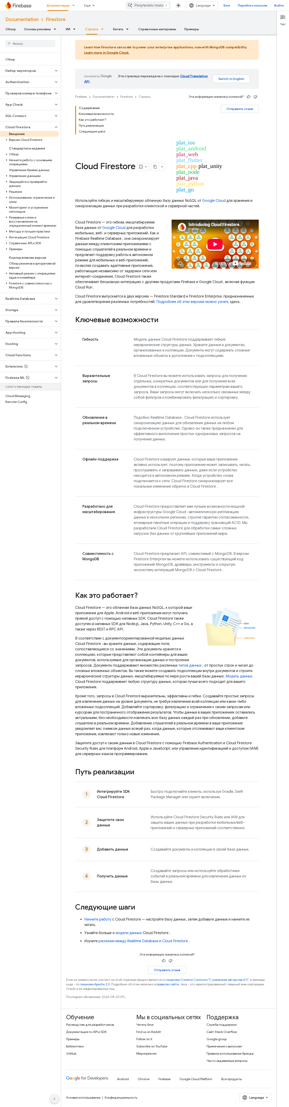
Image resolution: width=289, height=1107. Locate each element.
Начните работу (97, 919)
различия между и (143, 941)
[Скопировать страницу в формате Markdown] (155, 167)
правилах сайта (167, 984)
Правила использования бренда (230, 1053)
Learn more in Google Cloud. (106, 53)
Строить (91, 29)
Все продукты (231, 1079)
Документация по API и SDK (86, 1032)
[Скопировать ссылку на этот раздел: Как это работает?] (143, 596)
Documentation (22, 19)
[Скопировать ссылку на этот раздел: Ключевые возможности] (163, 320)
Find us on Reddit (148, 1032)
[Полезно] (248, 96)
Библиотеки (75, 1046)
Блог (227, 5)
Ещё (87, 5)
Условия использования (83, 1097)
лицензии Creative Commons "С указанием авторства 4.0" (207, 980)
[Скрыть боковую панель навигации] (54, 1098)
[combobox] (148, 5)
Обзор (10, 29)
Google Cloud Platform (195, 1079)
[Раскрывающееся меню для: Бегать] (128, 29)
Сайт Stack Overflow (222, 1032)
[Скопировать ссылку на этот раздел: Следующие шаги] (139, 907)
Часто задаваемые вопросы (227, 1061)
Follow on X (144, 1039)
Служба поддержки (222, 1025)
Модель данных (239, 676)
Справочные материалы (157, 29)
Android (123, 1079)
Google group (217, 1039)
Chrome (143, 1079)
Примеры (191, 29)
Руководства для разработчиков (90, 1025)
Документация (58, 5)
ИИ (68, 29)
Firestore (55, 19)
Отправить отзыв (239, 109)
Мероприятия (146, 1053)
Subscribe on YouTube (151, 1046)
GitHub (71, 1053)
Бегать (118, 29)
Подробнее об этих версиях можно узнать (192, 302)
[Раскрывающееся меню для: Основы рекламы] (56, 29)
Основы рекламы (37, 29)
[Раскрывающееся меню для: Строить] (103, 29)
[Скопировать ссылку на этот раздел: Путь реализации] (138, 772)
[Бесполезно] (255, 96)
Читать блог (145, 1025)
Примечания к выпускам (224, 1046)
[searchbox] (30, 43)
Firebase (81, 97)
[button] (27, 71)
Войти (279, 5)
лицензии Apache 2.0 (95, 984)
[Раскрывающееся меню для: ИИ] (75, 29)
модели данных (129, 933)
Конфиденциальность (121, 1097)
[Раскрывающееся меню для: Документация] (74, 5)
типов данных (190, 665)
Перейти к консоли (252, 5)
